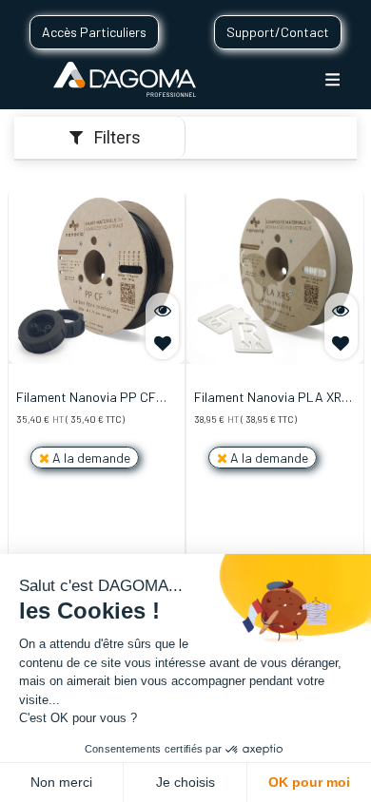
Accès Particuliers (94, 32)
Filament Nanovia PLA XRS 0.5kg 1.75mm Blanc (272, 398)
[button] (162, 342)
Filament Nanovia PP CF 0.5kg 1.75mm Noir (86, 398)
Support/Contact (277, 32)
